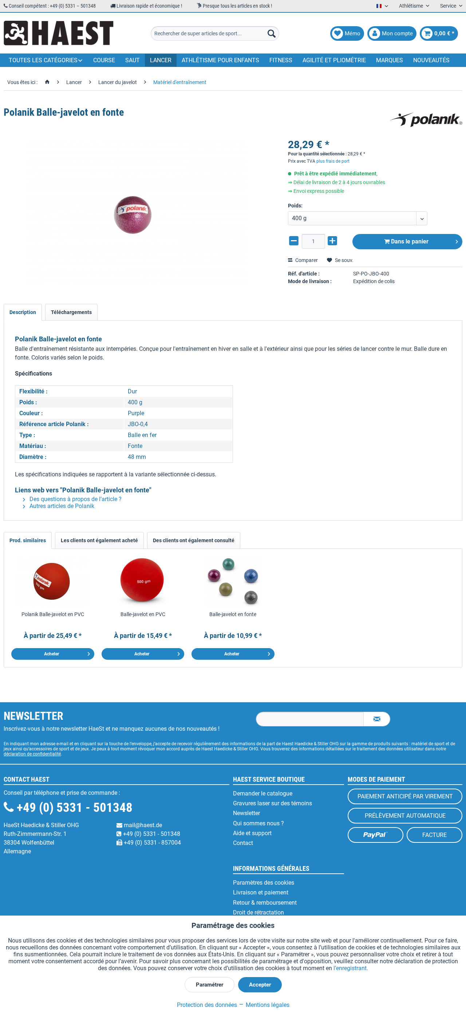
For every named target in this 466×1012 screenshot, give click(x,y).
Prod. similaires (27, 540)
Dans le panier (409, 241)
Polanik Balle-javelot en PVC (52, 614)
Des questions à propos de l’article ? (75, 499)
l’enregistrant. (350, 968)
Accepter (260, 984)
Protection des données (207, 1004)
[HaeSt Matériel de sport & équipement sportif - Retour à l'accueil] (59, 33)
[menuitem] (215, 33)
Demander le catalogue (262, 793)
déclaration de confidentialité (32, 754)
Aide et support (252, 833)
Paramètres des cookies (263, 882)
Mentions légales (266, 1004)
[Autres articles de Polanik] (426, 119)
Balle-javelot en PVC (143, 614)
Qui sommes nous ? (258, 823)
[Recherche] (271, 33)
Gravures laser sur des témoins (272, 803)
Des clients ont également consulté (193, 540)
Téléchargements (71, 312)
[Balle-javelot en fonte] (233, 581)
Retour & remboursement (265, 902)
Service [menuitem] (448, 6)
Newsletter (246, 813)
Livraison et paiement (260, 892)
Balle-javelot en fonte (232, 614)
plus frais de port (333, 161)
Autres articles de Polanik (61, 506)
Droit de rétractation (258, 912)
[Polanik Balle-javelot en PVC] (52, 581)
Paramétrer (209, 984)
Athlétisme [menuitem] (411, 6)
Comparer (306, 260)
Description (22, 312)
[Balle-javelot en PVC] (143, 581)
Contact (243, 843)
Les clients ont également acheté (99, 540)
